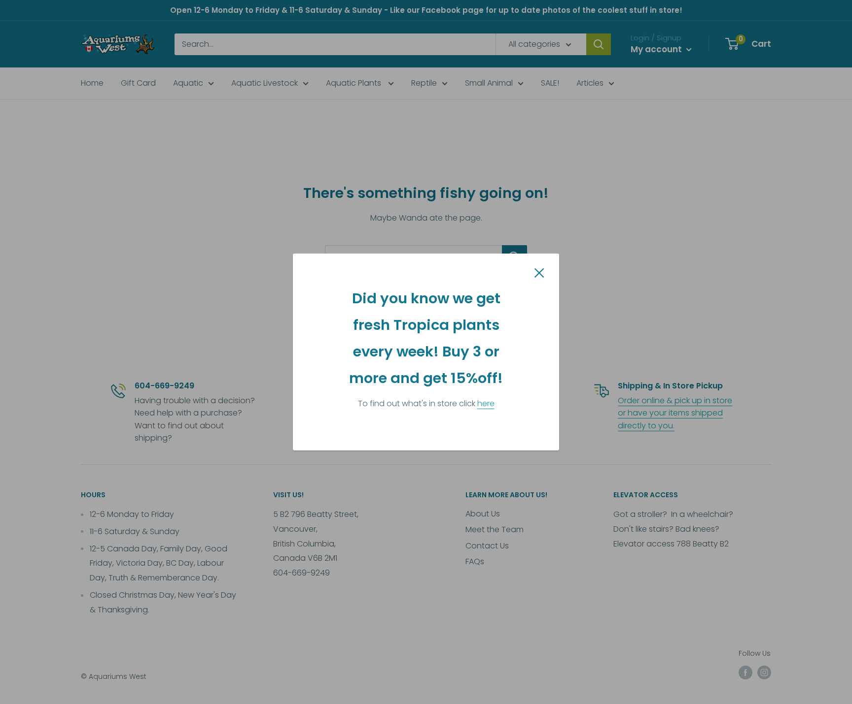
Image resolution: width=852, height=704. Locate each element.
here (486, 403)
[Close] (539, 272)
